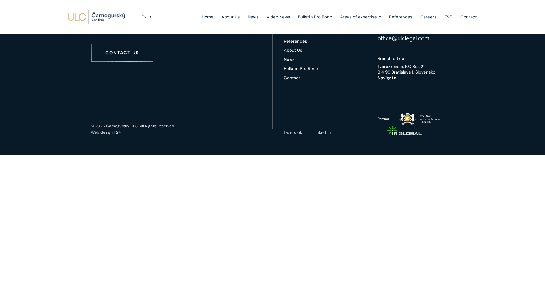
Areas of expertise (358, 17)
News (253, 17)
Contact (468, 17)
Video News (278, 17)
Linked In (322, 132)
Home (207, 17)
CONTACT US (122, 53)
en (143, 17)
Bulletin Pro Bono (315, 17)
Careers (428, 17)
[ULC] (96, 17)
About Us (230, 17)
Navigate (387, 78)
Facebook (293, 132)
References (400, 17)
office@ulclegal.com (403, 38)
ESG (448, 17)
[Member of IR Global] (404, 130)
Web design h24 (106, 132)
